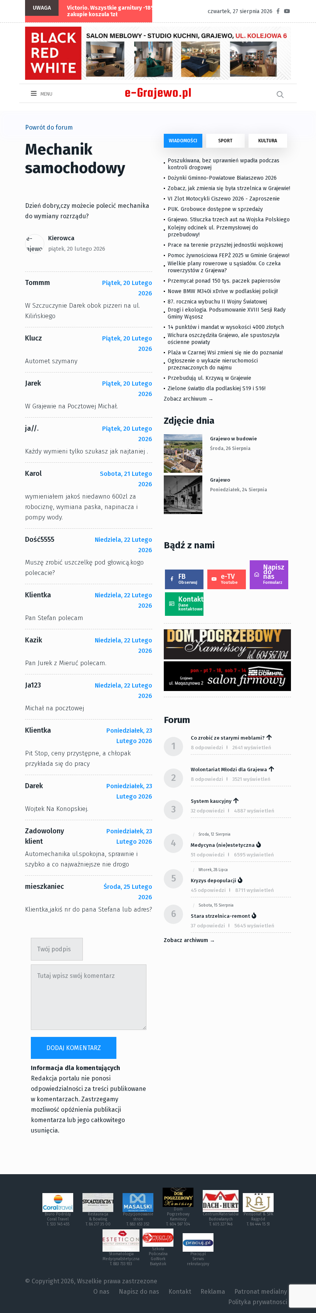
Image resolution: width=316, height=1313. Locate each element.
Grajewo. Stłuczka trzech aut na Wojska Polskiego (229, 219)
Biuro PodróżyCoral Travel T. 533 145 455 (58, 1219)
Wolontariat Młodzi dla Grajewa (229, 769)
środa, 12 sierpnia (214, 834)
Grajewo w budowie (233, 439)
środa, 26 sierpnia (230, 448)
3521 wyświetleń (251, 779)
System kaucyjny (211, 801)
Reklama (212, 1291)
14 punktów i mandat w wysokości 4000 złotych (226, 327)
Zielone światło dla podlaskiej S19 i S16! (217, 388)
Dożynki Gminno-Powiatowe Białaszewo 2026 (222, 178)
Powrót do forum (49, 127)
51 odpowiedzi (208, 855)
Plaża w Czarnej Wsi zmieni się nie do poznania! (225, 352)
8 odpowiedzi (207, 747)
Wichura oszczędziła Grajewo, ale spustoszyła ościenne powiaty (223, 339)
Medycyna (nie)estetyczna (223, 845)
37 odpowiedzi (208, 926)
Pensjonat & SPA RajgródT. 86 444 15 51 (258, 1219)
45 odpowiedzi (208, 890)
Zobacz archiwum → (188, 399)
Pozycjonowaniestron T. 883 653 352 (138, 1219)
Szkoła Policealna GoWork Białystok (158, 1256)
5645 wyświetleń (254, 926)
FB (187, 578)
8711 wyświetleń (254, 890)
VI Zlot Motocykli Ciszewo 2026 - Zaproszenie (224, 199)
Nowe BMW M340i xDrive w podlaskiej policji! (223, 291)
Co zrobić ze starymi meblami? (228, 738)
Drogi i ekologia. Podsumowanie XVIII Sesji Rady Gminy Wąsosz (227, 313)
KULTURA (267, 140)
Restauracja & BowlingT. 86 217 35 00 (98, 1219)
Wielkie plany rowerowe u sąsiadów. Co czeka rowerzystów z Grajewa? (224, 267)
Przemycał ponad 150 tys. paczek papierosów (224, 281)
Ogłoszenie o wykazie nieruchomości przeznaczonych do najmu (213, 364)
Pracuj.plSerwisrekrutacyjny (198, 1259)
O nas (101, 1291)
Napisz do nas (273, 574)
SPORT (225, 140)
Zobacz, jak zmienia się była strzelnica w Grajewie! (229, 188)
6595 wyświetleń (254, 855)
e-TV (229, 578)
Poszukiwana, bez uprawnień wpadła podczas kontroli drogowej (223, 164)
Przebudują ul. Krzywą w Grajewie (209, 378)
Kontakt (190, 603)
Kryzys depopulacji (213, 880)
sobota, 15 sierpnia (216, 905)
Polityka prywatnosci (257, 1302)
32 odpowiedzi (208, 811)
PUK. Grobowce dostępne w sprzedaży (215, 209)
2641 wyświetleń (251, 747)
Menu (45, 94)
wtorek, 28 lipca (213, 870)
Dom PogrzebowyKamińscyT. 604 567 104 (178, 1217)
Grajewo (220, 480)
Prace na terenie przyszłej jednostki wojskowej (225, 245)
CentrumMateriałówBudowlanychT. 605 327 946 (221, 1219)
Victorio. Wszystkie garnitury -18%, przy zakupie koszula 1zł (118, 11)
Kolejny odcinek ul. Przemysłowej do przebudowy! (213, 231)
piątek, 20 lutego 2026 (76, 248)
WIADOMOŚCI (183, 140)
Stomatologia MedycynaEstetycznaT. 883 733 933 (121, 1259)
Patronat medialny (260, 1291)
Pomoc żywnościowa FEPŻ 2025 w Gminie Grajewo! (228, 255)
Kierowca (61, 238)
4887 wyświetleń (254, 811)
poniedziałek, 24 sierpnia (238, 489)
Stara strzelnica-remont (220, 916)
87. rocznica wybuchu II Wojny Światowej (217, 301)
